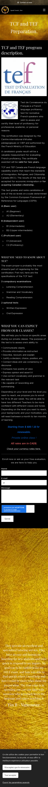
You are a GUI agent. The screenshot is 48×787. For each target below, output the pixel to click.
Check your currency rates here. (24, 448)
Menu (44, 9)
